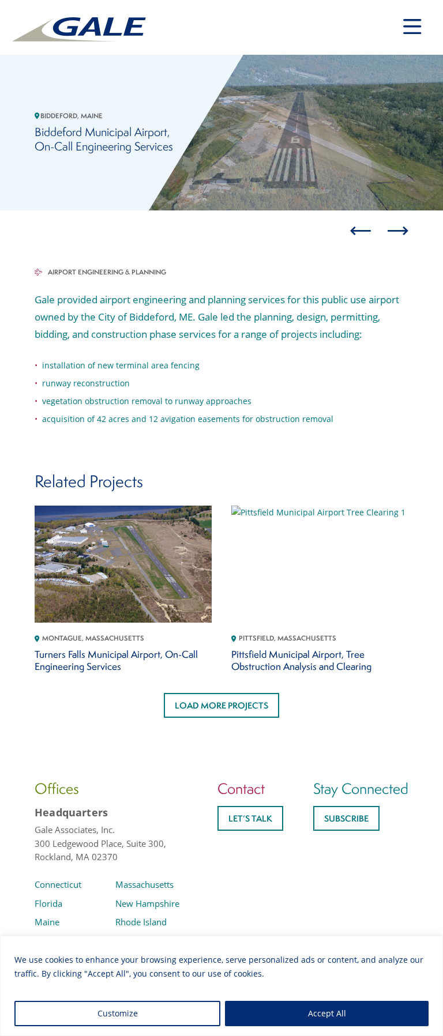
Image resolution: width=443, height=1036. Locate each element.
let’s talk (250, 818)
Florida (48, 903)
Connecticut (58, 884)
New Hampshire (147, 903)
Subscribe (346, 818)
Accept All (327, 1013)
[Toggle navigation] (412, 26)
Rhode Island (141, 922)
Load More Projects (221, 705)
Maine (47, 922)
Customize (117, 1013)
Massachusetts (144, 884)
